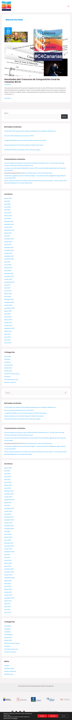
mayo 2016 (7, 337)
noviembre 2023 (9, 250)
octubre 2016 (8, 325)
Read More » (8, 98)
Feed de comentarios (10, 671)
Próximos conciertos (10, 382)
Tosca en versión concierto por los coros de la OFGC (19, 135)
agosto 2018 (8, 311)
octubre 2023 (8, 253)
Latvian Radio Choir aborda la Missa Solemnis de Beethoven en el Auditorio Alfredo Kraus (30, 131)
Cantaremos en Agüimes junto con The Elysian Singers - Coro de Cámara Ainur (26, 175)
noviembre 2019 (9, 276)
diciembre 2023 (8, 247)
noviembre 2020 (9, 259)
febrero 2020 (8, 267)
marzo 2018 (7, 317)
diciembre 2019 (8, 273)
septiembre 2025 (9, 230)
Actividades (7, 356)
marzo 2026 (7, 212)
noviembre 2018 (9, 302)
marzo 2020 (7, 264)
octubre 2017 (8, 322)
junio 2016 (7, 334)
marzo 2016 (7, 342)
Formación (7, 376)
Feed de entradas (9, 668)
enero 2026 (7, 218)
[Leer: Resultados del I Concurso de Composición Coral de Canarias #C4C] (36, 51)
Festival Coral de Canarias (11, 373)
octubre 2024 (8, 241)
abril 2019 (7, 288)
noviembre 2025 (9, 224)
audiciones (7, 359)
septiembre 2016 (9, 328)
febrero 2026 (8, 215)
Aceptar (42, 716)
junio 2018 (7, 314)
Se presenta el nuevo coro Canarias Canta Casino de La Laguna (22, 149)
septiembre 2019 (9, 282)
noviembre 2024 (9, 239)
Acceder (6, 665)
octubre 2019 (8, 279)
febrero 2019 (8, 293)
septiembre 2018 (9, 308)
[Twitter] (16, 711)
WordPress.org (8, 674)
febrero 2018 (8, 319)
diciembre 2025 (8, 221)
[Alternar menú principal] (68, 6)
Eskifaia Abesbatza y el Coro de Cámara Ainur (19, 183)
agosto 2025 (8, 233)
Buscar (6, 113)
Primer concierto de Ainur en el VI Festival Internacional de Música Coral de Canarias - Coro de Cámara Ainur (35, 180)
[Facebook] (12, 711)
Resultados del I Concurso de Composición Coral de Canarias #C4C (32, 80)
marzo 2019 (7, 291)
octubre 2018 (8, 305)
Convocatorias (8, 365)
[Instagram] (24, 711)
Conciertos (7, 84)
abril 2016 (7, 340)
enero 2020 (7, 270)
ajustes (15, 718)
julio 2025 (7, 236)
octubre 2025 (8, 227)
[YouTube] (20, 711)
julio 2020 (7, 262)
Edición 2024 (8, 368)
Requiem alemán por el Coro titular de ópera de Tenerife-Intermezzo (23, 145)
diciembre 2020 (8, 256)
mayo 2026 (7, 207)
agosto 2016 (8, 331)
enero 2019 (7, 296)
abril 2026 (7, 210)
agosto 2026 (8, 198)
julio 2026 (7, 201)
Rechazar (52, 716)
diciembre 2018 (8, 299)
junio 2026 (7, 204)
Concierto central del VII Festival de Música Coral (18, 165)
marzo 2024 (7, 244)
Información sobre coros (11, 379)
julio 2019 (7, 285)
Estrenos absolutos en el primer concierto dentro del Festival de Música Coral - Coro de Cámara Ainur (33, 163)
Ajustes (63, 716)
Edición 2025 (8, 371)
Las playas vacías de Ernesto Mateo (14, 168)
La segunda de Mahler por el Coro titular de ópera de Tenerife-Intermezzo (25, 140)
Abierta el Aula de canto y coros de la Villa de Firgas (37, 173)
